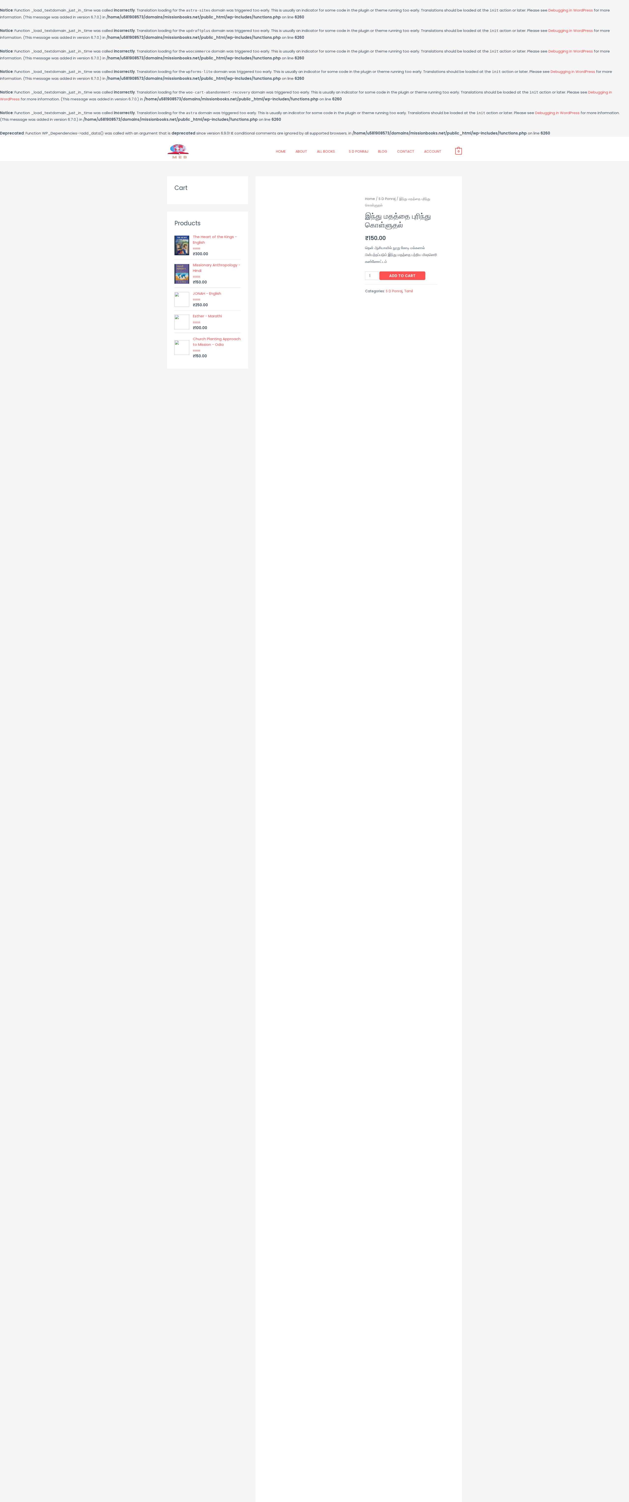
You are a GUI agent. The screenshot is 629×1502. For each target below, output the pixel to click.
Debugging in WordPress (570, 10)
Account (432, 151)
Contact (405, 151)
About (301, 151)
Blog (382, 151)
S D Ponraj (358, 151)
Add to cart (402, 275)
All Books (326, 151)
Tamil (408, 291)
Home (281, 151)
